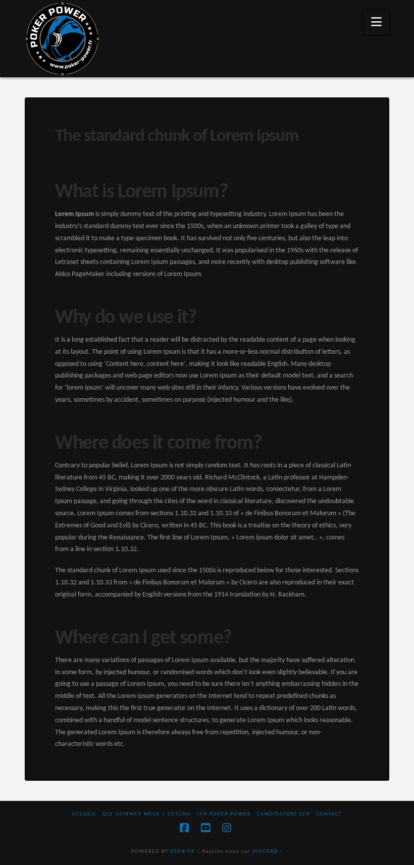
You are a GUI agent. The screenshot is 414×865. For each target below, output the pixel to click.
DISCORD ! (267, 851)
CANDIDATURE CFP (283, 814)
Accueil (84, 814)
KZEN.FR (183, 851)
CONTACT (329, 814)
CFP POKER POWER (224, 814)
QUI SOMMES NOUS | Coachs (146, 814)
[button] (376, 22)
